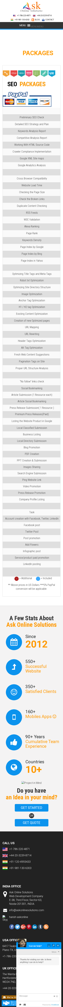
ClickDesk (55, 1005)
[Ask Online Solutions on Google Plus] (23, 926)
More (54, 952)
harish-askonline (18, 917)
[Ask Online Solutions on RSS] (46, 926)
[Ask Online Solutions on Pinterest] (28, 926)
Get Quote (31, 823)
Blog (37, 19)
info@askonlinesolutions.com (26, 910)
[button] (37, 26)
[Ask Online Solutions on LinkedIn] (34, 926)
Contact (49, 19)
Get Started (31, 808)
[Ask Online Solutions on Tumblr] (40, 926)
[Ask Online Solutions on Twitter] (17, 926)
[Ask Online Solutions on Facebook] (11, 926)
